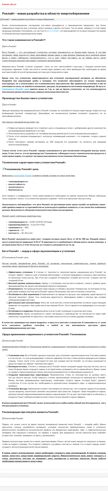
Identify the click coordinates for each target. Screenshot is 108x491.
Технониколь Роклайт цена (15, 89)
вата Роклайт (53, 31)
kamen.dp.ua (9, 4)
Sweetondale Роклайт (22, 176)
